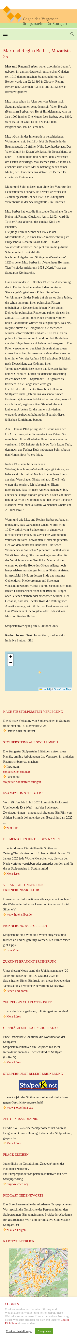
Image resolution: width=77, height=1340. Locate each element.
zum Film (12, 827)
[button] (39, 672)
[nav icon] (5, 35)
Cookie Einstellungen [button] (19, 1331)
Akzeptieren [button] (44, 1331)
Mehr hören (14, 1016)
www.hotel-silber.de (19, 914)
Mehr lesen (13, 873)
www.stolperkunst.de (20, 1107)
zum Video (13, 950)
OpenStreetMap (62, 689)
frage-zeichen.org (17, 1184)
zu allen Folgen (16, 1230)
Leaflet (46, 689)
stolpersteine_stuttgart (16, 771)
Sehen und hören (17, 991)
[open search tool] (72, 34)
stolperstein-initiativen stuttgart (22, 782)
